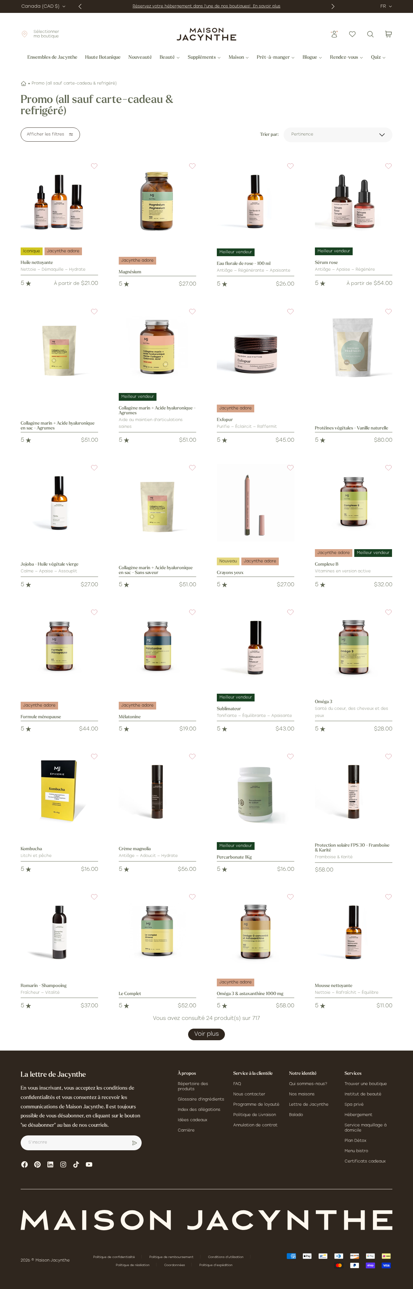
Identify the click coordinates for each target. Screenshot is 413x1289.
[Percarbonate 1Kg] (255, 791)
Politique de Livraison (254, 1115)
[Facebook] (24, 1164)
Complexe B (326, 564)
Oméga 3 (323, 702)
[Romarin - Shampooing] (59, 932)
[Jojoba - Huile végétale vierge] (59, 502)
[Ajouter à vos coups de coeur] (90, 170)
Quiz (376, 57)
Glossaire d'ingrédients (201, 1100)
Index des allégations (199, 1110)
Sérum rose (326, 262)
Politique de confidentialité (114, 1257)
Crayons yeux (230, 572)
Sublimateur (229, 709)
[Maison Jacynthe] (206, 34)
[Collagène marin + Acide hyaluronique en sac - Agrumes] (59, 346)
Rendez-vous (344, 57)
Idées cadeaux (192, 1120)
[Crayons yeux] (255, 502)
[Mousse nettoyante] (353, 932)
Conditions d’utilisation (226, 1257)
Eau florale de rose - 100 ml (243, 263)
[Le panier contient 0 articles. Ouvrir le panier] (388, 34)
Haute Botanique (103, 57)
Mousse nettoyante (333, 985)
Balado (296, 1115)
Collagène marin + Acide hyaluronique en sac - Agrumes (58, 426)
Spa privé (354, 1105)
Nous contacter (249, 1094)
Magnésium (130, 272)
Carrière (186, 1131)
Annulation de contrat (255, 1125)
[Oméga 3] (353, 647)
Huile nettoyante (37, 262)
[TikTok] (76, 1164)
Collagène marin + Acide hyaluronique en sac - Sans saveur (156, 570)
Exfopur (225, 420)
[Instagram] (63, 1164)
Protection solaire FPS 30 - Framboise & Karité (352, 848)
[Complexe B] (353, 502)
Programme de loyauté (256, 1105)
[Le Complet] (157, 932)
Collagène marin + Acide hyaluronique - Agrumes (157, 411)
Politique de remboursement (172, 1257)
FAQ (237, 1084)
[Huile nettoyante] (59, 201)
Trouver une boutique (366, 1084)
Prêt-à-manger (273, 57)
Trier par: (269, 134)
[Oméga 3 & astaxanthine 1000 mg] (255, 932)
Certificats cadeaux (365, 1161)
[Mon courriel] (134, 1143)
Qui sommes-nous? (308, 1084)
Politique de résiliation (133, 1265)
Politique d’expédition (216, 1265)
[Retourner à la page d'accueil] (206, 1220)
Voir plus (206, 1034)
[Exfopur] (255, 346)
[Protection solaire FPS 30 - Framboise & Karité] (353, 791)
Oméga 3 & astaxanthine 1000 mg (250, 994)
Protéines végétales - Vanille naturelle (351, 428)
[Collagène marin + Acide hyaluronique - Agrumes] (157, 346)
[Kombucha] (59, 791)
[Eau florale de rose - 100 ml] (255, 201)
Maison (236, 57)
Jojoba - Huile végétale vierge (49, 564)
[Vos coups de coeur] (352, 34)
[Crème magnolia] (157, 791)
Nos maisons (302, 1094)
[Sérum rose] (353, 201)
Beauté (167, 57)
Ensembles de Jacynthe (52, 57)
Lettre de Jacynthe (308, 1105)
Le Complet (130, 994)
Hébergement (358, 1115)
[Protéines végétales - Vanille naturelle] (353, 346)
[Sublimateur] (255, 647)
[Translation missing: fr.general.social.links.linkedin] (50, 1164)
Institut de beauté (363, 1094)
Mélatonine (130, 717)
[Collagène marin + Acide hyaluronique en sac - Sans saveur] (157, 502)
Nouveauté (140, 57)
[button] (90, 170)
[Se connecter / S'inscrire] (334, 34)
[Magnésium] (157, 201)
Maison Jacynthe (52, 1261)
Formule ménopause (41, 717)
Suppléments (202, 57)
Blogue (310, 57)
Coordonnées (175, 1265)
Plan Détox (355, 1141)
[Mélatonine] (157, 647)
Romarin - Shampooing (43, 985)
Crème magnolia (135, 849)
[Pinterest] (37, 1164)
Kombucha (31, 849)
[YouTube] (89, 1164)
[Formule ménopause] (59, 647)
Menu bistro (356, 1151)
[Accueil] (23, 83)
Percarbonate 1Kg (234, 857)
